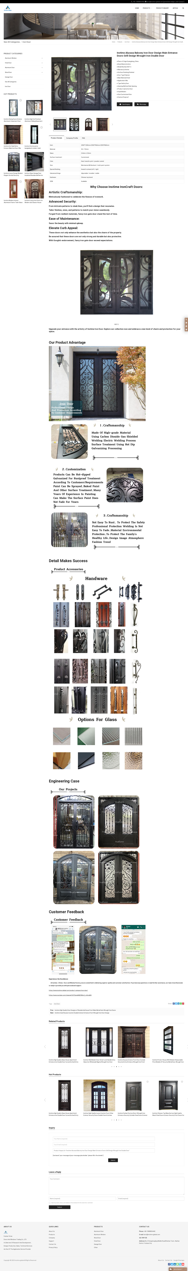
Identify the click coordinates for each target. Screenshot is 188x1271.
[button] (112, 1066)
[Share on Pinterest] (183, 1004)
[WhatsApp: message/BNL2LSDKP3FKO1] (186, 322)
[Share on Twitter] (176, 1004)
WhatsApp (143, 104)
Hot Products (10, 94)
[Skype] (180, 1265)
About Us (52, 1231)
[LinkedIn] (174, 1265)
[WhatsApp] (177, 1265)
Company (52, 1238)
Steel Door (8, 63)
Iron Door (57, 1004)
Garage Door (9, 77)
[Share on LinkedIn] (178, 1004)
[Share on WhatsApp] (181, 1004)
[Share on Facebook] (174, 1004)
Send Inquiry (126, 104)
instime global (19, 1260)
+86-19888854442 (138, 1)
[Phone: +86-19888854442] (186, 319)
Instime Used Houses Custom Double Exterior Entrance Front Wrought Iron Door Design (82, 1013)
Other (96, 1247)
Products (52, 1234)
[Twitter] (172, 1265)
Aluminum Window (11, 58)
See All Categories (10, 82)
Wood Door (8, 72)
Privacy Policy (53, 1247)
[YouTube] (183, 1265)
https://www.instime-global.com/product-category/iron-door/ (68, 990)
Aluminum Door (10, 67)
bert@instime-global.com (155, 1)
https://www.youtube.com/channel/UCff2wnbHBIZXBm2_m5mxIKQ (70, 995)
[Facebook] (169, 1265)
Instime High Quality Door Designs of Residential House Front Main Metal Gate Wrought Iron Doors (85, 1010)
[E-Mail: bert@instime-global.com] (186, 329)
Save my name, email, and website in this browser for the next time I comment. (72, 1202)
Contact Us (52, 1244)
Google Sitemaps (179, 1260)
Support (51, 1241)
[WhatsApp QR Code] (186, 326)
